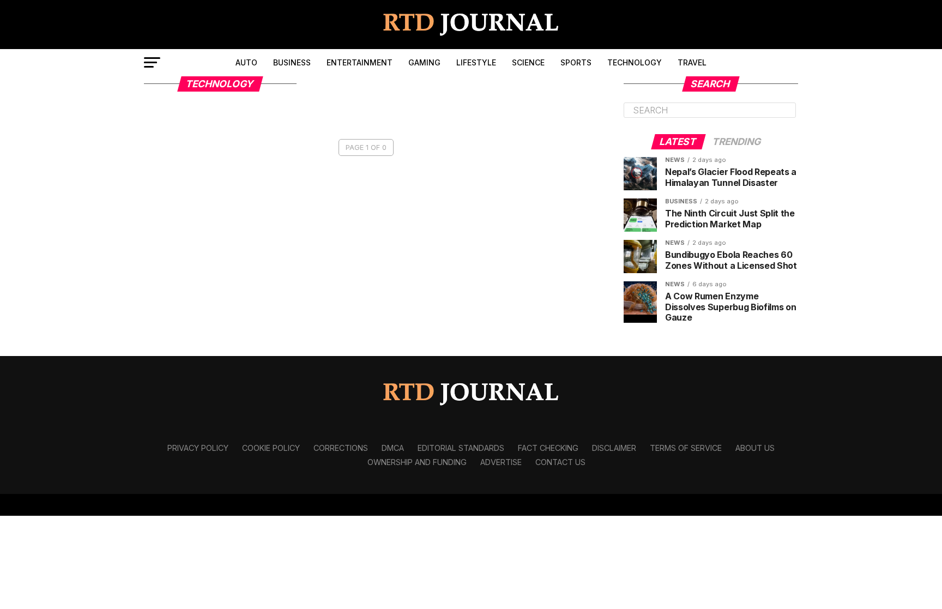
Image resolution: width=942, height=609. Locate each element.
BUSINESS (292, 62)
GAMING (424, 62)
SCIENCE (528, 62)
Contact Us (560, 462)
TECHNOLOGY (634, 62)
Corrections (340, 448)
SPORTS (575, 62)
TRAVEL (692, 62)
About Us (755, 448)
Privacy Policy (197, 448)
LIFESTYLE (476, 62)
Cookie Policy (271, 448)
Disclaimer (614, 448)
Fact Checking (548, 448)
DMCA (393, 448)
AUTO (246, 62)
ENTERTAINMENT (359, 62)
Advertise (501, 462)
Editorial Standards (461, 448)
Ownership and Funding (417, 462)
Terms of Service (686, 448)
